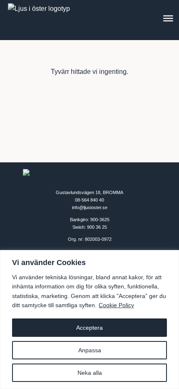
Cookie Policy (116, 305)
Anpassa (89, 350)
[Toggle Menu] (168, 18)
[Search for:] (89, 89)
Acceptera (89, 327)
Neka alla (89, 372)
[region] (89, 319)
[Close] (170, 257)
